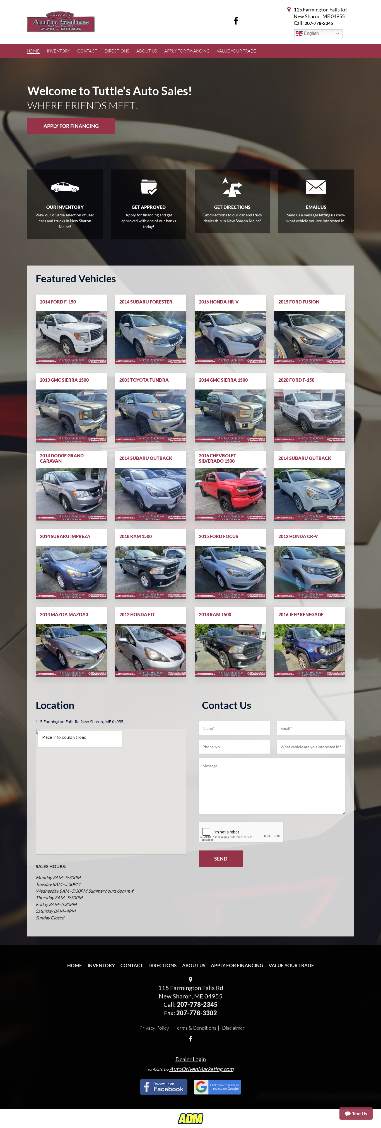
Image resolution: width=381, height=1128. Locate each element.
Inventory (101, 965)
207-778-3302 (196, 1013)
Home (74, 965)
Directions (162, 965)
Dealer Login (190, 1059)
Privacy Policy (154, 1028)
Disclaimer (233, 1028)
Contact (131, 965)
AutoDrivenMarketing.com (201, 1068)
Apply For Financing (71, 126)
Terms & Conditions (195, 1028)
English (311, 33)
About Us (193, 965)
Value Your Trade (291, 965)
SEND (220, 858)
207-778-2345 (319, 23)
